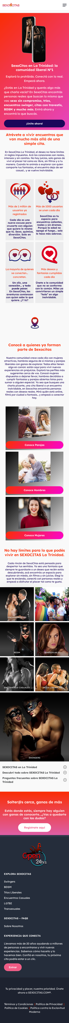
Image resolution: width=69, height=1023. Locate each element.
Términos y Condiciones (18, 1004)
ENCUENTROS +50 (17, 617)
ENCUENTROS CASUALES (17, 687)
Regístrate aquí (34, 827)
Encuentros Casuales (17, 897)
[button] (34, 767)
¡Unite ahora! (34, 123)
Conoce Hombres (34, 490)
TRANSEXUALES (52, 652)
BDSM (17, 652)
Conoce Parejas (34, 445)
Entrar (13, 967)
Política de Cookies (16, 1008)
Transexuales (12, 908)
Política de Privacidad (49, 1004)
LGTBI (52, 617)
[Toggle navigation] (65, 5)
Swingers (9, 881)
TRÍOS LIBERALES (52, 687)
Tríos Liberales (13, 892)
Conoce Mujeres (34, 535)
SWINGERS (34, 757)
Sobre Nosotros (13, 926)
